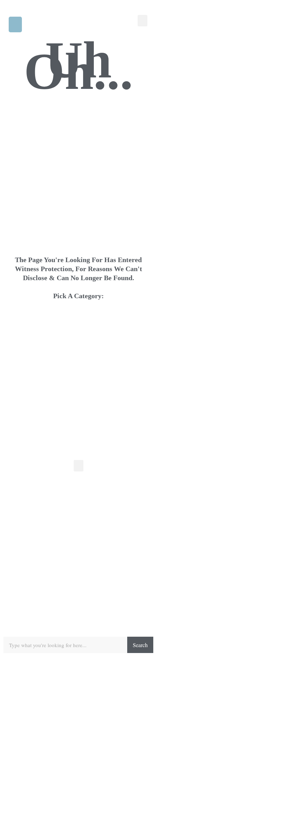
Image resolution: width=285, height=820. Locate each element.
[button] (15, 24)
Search (140, 645)
